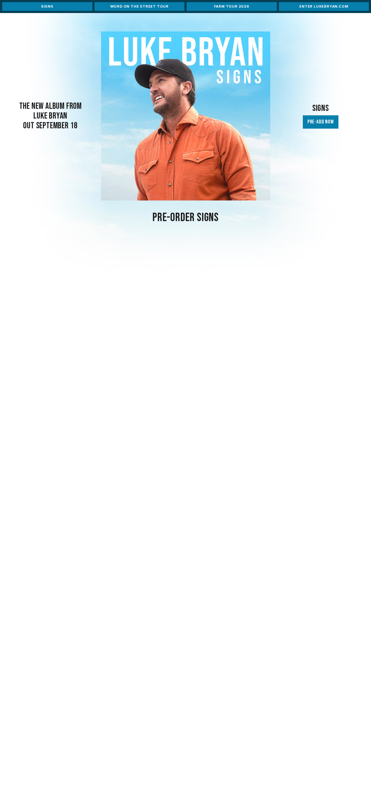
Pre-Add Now (320, 122)
